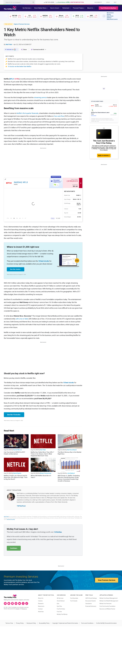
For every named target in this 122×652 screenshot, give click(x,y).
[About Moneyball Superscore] (61, 181)
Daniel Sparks (17, 473)
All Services (60, 598)
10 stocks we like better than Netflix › (20, 66)
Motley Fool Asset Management (109, 598)
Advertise (41, 611)
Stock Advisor (61, 601)
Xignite (17, 608)
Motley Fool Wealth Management (109, 601)
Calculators (88, 603)
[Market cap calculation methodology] (80, 195)
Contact (40, 609)
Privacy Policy (20, 623)
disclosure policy (11, 519)
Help (115, 2)
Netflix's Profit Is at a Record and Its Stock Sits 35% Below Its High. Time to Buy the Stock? (15, 477)
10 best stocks (43, 261)
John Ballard (71, 473)
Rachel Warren (17, 449)
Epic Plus (59, 606)
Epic (58, 603)
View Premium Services (106, 580)
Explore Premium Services (22, 24)
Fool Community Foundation (107, 606)
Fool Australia (74, 598)
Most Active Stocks (110, 13)
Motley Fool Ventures (105, 603)
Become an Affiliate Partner (107, 609)
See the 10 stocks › (14, 415)
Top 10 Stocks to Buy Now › (108, 8)
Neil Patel (9, 44)
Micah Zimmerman (45, 473)
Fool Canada (73, 601)
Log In (107, 2)
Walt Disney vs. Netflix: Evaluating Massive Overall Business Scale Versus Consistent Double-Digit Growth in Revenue (69, 478)
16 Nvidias (58, 532)
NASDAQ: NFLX (21, 182)
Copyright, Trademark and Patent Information (65, 623)
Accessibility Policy (44, 623)
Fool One (59, 611)
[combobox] (19, 2)
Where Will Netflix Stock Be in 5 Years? (41, 476)
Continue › (14, 548)
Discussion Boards (90, 601)
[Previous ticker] (5, 16)
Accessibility (98, 2)
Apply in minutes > (104, 155)
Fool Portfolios (61, 609)
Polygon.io (24, 608)
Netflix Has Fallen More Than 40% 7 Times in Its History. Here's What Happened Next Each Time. (42, 454)
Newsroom (41, 606)
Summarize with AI (38, 49)
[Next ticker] (104, 16)
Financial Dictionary (90, 606)
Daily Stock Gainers (110, 16)
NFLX (12, 79)
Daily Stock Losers (112, 19)
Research (40, 603)
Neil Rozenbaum (72, 449)
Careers (40, 601)
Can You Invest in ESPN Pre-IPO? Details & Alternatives (14, 453)
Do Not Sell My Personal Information (106, 623)
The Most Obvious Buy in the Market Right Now (69, 453)
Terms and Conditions (87, 623)
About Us (40, 598)
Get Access (93, 115)
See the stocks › (15, 269)
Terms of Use (9, 623)
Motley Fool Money (62, 614)
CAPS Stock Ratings (91, 598)
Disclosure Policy (31, 623)
